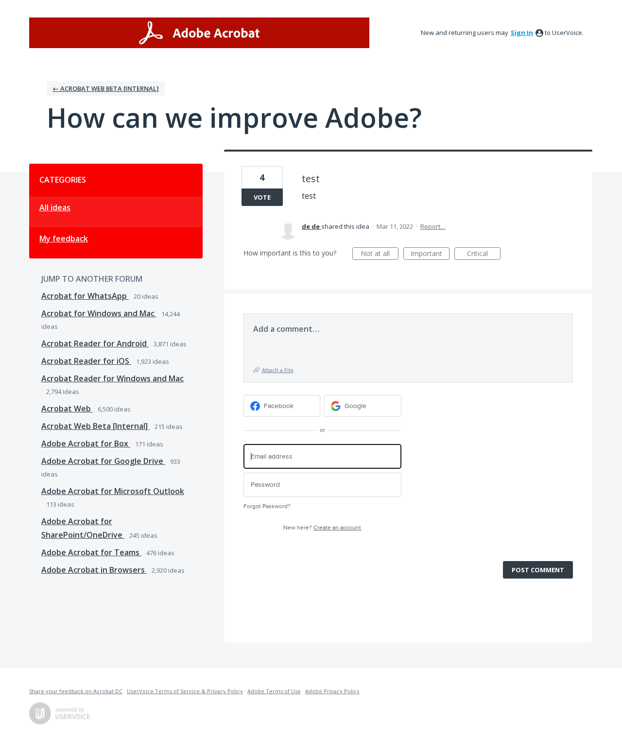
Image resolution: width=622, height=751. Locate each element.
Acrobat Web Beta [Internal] (95, 426)
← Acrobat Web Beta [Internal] (105, 88)
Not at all (379, 254)
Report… (433, 226)
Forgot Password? (267, 506)
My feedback (63, 238)
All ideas (54, 207)
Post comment (538, 569)
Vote (262, 197)
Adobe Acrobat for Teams (91, 552)
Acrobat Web (67, 408)
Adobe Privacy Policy (332, 691)
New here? (322, 527)
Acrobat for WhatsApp (85, 295)
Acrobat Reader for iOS (86, 361)
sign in (522, 32)
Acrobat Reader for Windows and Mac (112, 378)
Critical (484, 254)
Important (430, 254)
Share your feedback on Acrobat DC (75, 691)
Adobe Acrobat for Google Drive (103, 461)
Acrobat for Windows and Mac (98, 313)
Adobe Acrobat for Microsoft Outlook (112, 491)
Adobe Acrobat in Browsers (94, 569)
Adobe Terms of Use (274, 691)
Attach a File (278, 370)
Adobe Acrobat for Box (85, 443)
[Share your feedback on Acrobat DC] (199, 32)
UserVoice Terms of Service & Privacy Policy (185, 691)
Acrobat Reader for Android (95, 343)
